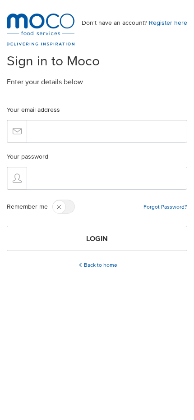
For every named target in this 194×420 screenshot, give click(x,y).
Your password (27, 156)
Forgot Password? (165, 207)
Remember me (27, 206)
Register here (168, 22)
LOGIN (97, 238)
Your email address (33, 109)
